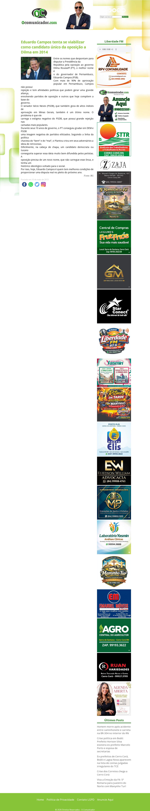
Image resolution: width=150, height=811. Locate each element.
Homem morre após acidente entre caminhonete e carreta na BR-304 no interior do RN (114, 730)
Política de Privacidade (60, 799)
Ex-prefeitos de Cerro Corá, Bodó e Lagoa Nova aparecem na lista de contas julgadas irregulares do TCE (114, 761)
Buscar (125, 17)
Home (40, 799)
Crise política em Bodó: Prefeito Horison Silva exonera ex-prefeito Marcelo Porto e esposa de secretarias (113, 745)
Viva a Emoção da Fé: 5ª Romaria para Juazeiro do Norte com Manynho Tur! (111, 783)
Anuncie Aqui (105, 799)
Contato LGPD (85, 799)
